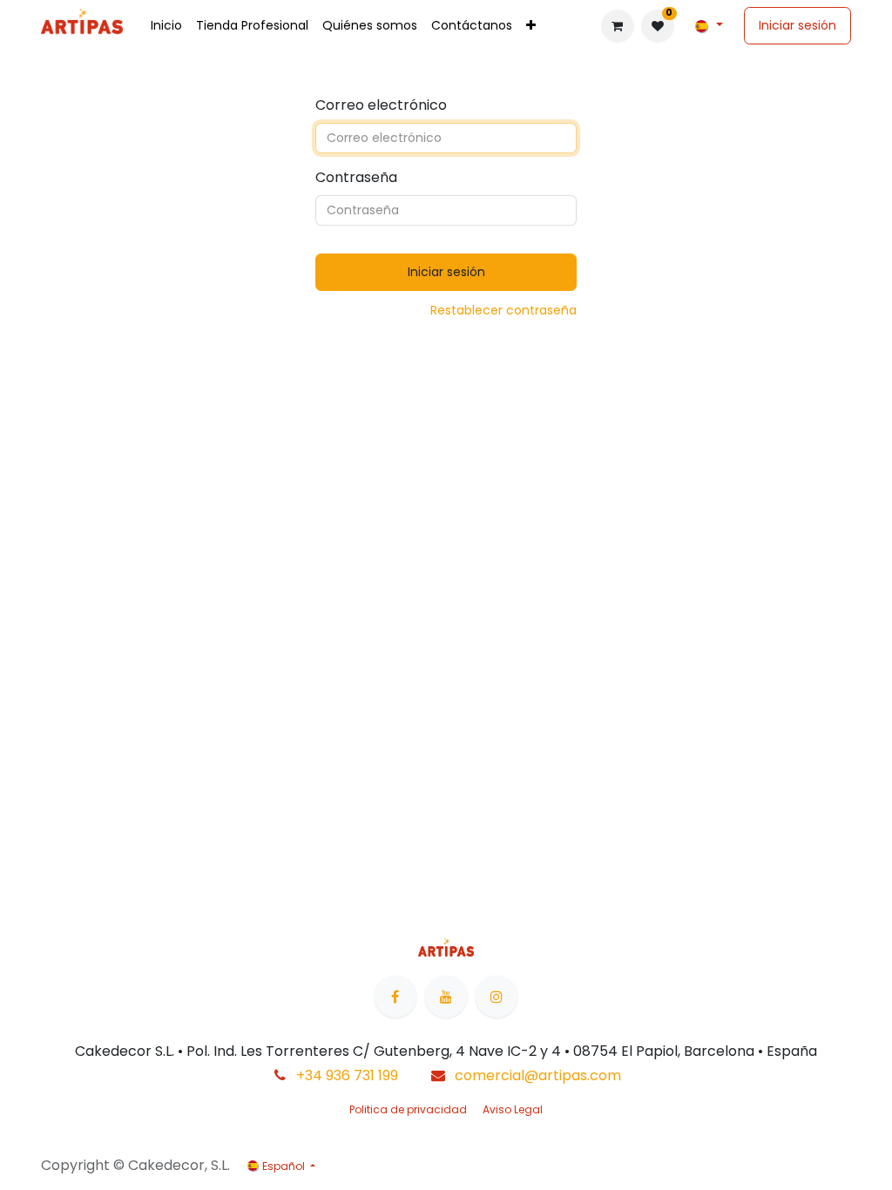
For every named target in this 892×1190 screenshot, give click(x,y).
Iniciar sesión (797, 25)
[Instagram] (496, 997)
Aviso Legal (513, 1109)
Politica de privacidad (408, 1109)
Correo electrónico (381, 105)
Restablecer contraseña (503, 310)
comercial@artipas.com (538, 1075)
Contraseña (356, 177)
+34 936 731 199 (347, 1075)
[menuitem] (166, 26)
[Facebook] (395, 997)
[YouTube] (446, 997)
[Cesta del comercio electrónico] (617, 26)
